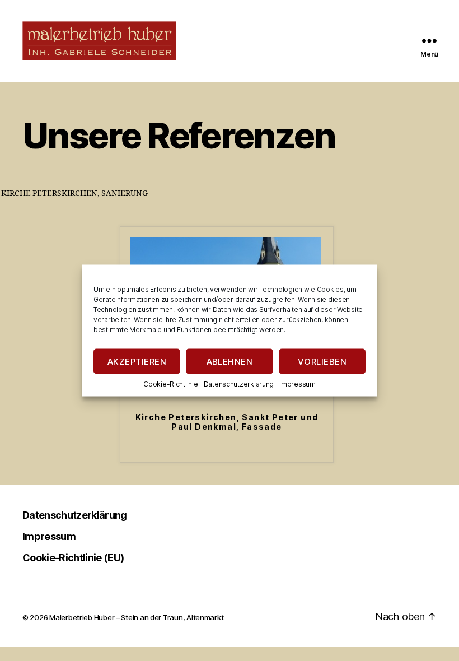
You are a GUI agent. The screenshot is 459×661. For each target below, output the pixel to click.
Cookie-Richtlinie (170, 384)
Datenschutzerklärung (239, 384)
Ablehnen (230, 361)
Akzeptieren (137, 361)
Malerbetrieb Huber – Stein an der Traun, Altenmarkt (136, 617)
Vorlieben (322, 361)
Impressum (297, 384)
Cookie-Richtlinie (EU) (73, 558)
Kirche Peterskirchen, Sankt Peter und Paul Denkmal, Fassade (227, 422)
